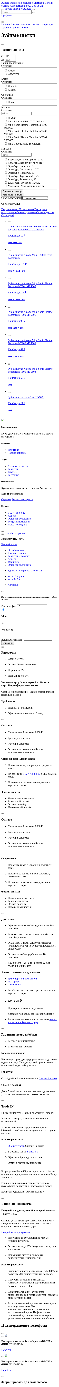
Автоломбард (17, 5)
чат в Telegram (16, 576)
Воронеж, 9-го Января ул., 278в (25, 159)
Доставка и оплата (18, 466)
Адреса (5, 2)
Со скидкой (7, 215)
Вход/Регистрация (15, 533)
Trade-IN (12, 472)
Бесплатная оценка (22, 499)
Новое (11, 102)
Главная (6, 24)
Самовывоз (14, 984)
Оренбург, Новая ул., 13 (21, 172)
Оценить (6, 499)
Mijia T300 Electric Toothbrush (24, 143)
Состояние (7, 94)
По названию (26, 209)
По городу (14, 981)
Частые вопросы (17, 452)
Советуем (13, 73)
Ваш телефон (8, 606)
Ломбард (39, 2)
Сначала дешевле (26, 212)
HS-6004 (12, 118)
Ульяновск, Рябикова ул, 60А (24, 182)
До (2, 59)
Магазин (6, 148)
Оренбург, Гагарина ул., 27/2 (24, 169)
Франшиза (14, 562)
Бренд (4, 78)
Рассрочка (13, 475)
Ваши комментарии (12, 639)
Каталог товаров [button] (17, 553)
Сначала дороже (45, 212)
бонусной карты (48, 1078)
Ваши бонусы (9, 544)
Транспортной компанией (22, 978)
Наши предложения (12, 63)
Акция (11, 70)
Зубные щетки (20, 27)
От (2, 56)
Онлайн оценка (16, 550)
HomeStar (13, 86)
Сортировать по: (10, 197)
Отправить (8, 643)
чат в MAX (14, 579)
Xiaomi (12, 89)
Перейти (6, 1349)
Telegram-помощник (19, 521)
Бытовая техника (30, 24)
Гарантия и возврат (19, 556)
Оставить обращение (21, 2)
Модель (5, 107)
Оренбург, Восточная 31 (21, 166)
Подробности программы (15, 1232)
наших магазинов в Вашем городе (32, 1021)
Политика (13, 449)
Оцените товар (16, 1146)
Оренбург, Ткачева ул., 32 (22, 179)
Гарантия (13, 469)
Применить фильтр (12, 191)
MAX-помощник (17, 524)
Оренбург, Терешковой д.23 (23, 176)
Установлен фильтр (12, 195)
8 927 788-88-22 (34, 5)
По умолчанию (10, 209)
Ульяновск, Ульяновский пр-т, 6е (26, 186)
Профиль (6, 15)
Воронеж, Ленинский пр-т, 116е (26, 162)
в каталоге (32, 1151)
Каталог (15, 24)
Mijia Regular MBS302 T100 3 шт (26, 121)
